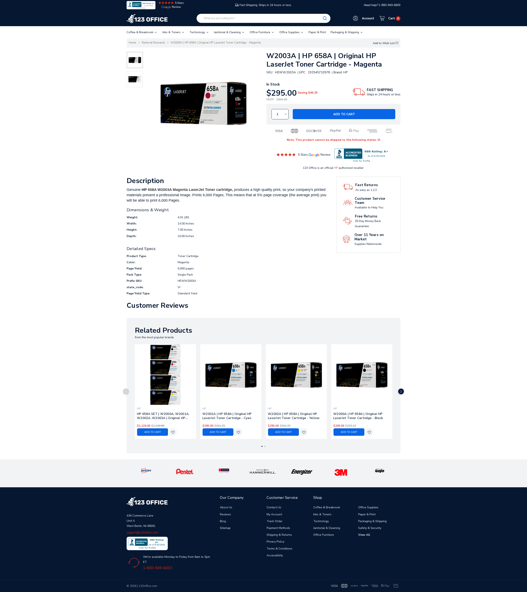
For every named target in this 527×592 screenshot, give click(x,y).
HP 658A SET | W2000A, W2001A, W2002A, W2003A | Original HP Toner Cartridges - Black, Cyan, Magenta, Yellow (163, 416)
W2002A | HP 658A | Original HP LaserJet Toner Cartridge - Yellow (293, 416)
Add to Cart (344, 114)
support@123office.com (142, 532)
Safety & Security (369, 528)
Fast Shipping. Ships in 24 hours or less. (266, 5)
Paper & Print (317, 32)
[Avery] (146, 470)
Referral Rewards (153, 43)
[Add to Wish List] (173, 432)
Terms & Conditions (279, 549)
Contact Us (274, 507)
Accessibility (275, 555)
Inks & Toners (171, 32)
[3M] (341, 472)
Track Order (274, 521)
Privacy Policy (275, 542)
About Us (226, 507)
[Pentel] (185, 471)
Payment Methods (278, 528)
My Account (274, 514)
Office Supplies (289, 32)
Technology (198, 32)
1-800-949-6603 (157, 567)
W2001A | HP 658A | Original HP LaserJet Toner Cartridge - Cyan (227, 416)
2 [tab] (265, 446)
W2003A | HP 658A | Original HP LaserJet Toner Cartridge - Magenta (216, 43)
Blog (223, 521)
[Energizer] (302, 472)
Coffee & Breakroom (140, 32)
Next (401, 391)
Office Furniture (260, 32)
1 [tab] (261, 446)
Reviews (225, 514)
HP (336, 168)
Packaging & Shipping (345, 32)
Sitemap (225, 528)
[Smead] (224, 470)
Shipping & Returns (279, 535)
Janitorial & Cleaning (227, 32)
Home (132, 43)
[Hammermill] (263, 471)
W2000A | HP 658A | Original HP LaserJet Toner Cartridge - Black (358, 416)
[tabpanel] (165, 391)
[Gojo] (379, 470)
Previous (126, 391)
